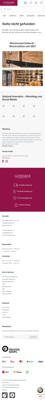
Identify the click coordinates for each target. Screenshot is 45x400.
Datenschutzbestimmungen (10, 385)
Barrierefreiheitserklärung (10, 387)
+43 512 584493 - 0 (8, 230)
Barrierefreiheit (7, 294)
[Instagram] (6, 161)
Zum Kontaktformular (9, 235)
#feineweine (6, 158)
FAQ (3, 289)
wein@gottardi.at (7, 233)
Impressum (5, 382)
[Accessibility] (12, 395)
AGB (3, 284)
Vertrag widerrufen (8, 281)
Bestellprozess (6, 286)
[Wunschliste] (31, 3)
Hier (12, 32)
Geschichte (5, 307)
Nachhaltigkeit (6, 317)
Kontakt (4, 390)
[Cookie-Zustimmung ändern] (4, 395)
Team (4, 315)
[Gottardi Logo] (8, 3)
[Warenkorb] (36, 3)
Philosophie (5, 310)
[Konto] (25, 3)
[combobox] (22, 9)
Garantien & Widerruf (8, 279)
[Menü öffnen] (41, 3)
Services (5, 312)
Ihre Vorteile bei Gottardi (9, 276)
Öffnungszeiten (7, 291)
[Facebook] (3, 161)
